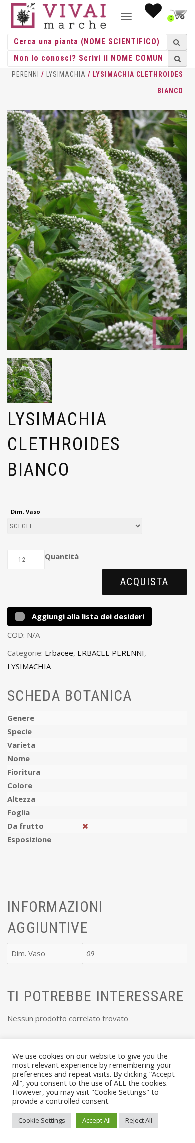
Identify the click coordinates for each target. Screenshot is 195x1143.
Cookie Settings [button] (42, 1120)
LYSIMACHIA (66, 74)
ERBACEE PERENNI (111, 653)
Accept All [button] (96, 1120)
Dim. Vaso (25, 511)
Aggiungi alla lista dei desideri (87, 616)
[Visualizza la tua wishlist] (153, 14)
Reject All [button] (139, 1120)
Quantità (62, 556)
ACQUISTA (144, 582)
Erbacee (59, 653)
